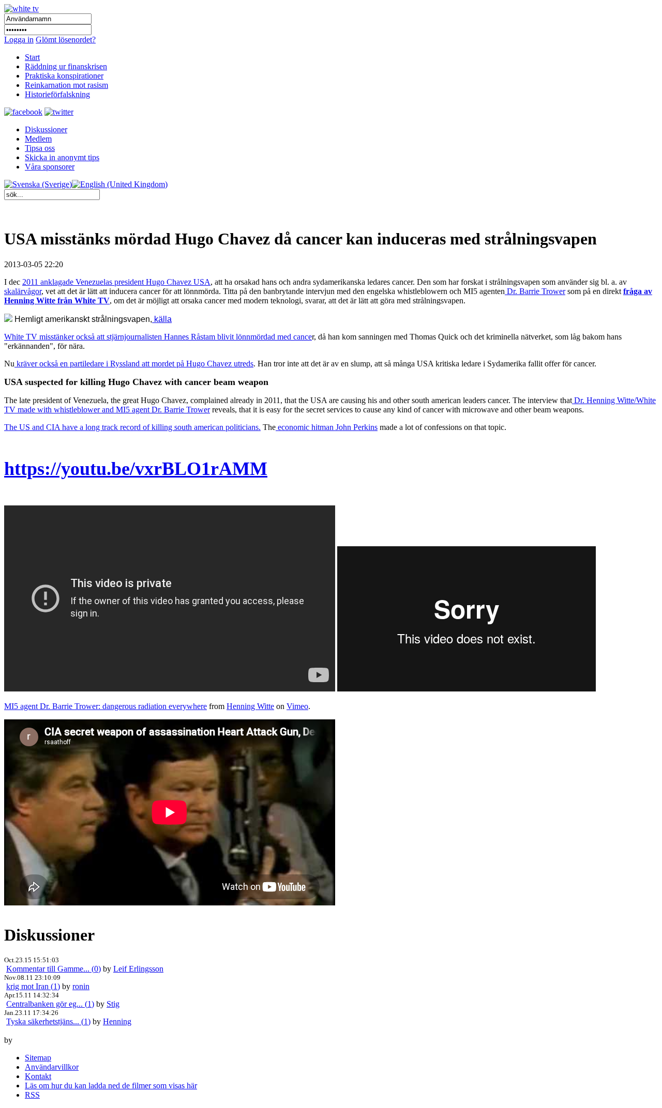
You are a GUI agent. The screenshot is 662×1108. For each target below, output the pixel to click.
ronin (80, 986)
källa (162, 319)
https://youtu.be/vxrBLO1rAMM (135, 468)
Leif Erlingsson (138, 968)
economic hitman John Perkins (327, 427)
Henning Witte (250, 706)
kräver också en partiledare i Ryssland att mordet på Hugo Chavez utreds (133, 363)
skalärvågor (22, 291)
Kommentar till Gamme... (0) (53, 968)
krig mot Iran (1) (33, 986)
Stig (113, 1003)
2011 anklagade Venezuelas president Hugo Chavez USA (116, 282)
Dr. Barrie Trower (535, 291)
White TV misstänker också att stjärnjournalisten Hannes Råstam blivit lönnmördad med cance (158, 336)
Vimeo (297, 706)
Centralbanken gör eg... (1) (50, 1003)
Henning (117, 1021)
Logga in (19, 39)
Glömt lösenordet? (66, 39)
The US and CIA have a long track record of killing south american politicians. (132, 427)
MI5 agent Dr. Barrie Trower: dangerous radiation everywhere (105, 706)
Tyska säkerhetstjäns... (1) (48, 1021)
